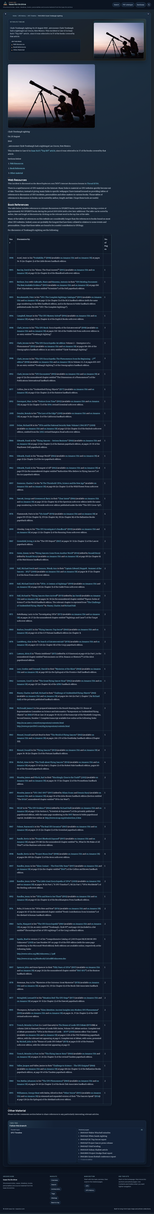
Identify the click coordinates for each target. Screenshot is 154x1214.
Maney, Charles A (54, 606)
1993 (11, 1010)
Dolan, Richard (23, 425)
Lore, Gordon (22, 669)
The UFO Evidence (37, 808)
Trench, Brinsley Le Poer (28, 1025)
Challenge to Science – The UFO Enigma (71, 1066)
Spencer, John (23, 967)
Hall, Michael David (25, 568)
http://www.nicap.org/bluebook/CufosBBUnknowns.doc (41, 959)
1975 (11, 654)
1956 (11, 553)
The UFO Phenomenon (53, 1081)
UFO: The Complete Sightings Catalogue (58, 297)
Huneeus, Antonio (60, 282)
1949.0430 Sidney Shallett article (94, 1150)
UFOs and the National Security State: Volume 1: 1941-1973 (63, 425)
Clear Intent (64, 499)
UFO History (22, 16)
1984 (73, 499)
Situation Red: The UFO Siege (55, 998)
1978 (11, 983)
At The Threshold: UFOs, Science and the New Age (62, 483)
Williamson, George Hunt (28, 1093)
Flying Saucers (44, 750)
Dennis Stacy (83, 793)
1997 (11, 483)
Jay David (76, 596)
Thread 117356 (93, 183)
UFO (87, 1186)
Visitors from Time (46, 401)
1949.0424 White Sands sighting (93, 1136)
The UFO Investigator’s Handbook (51, 529)
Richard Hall (70, 606)
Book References (17, 168)
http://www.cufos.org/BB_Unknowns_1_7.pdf (36, 954)
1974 (11, 909)
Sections (140, 5)
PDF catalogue (128, 5)
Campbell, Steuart (24, 316)
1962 (11, 468)
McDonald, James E (25, 708)
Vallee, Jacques (23, 1066)
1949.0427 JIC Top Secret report (93, 1139)
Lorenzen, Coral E (24, 681)
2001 (11, 413)
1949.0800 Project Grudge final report (96, 1153)
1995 (11, 270)
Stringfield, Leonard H (26, 998)
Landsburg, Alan (24, 642)
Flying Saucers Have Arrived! (44, 596)
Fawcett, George (24, 499)
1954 (97, 1096)
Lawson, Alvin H (24, 654)
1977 (11, 389)
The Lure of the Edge (47, 413)
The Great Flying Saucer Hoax (52, 681)
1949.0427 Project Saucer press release (96, 1143)
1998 (11, 258)
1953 (11, 750)
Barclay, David (23, 270)
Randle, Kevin (23, 839)
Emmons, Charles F (25, 483)
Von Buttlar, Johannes (26, 1081)
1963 (11, 735)
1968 (11, 669)
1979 (11, 1025)
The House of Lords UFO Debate (72, 1025)
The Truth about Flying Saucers (49, 762)
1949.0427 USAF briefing (90, 1146)
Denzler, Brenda (24, 413)
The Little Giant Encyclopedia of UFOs (53, 881)
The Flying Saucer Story (56, 1054)
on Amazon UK (84, 258)
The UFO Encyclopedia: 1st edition (50, 343)
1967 (11, 541)
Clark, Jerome (23, 328)
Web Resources (16, 164)
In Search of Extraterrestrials (51, 642)
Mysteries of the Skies (65, 669)
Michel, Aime (23, 762)
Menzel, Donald (24, 735)
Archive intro (55, 1189)
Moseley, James (23, 777)
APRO (59, 684)
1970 (11, 596)
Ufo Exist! (44, 514)
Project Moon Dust (44, 854)
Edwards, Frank (23, 441)
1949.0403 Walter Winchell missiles (95, 1133)
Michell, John (25, 1042)
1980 (11, 924)
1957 (83, 971)
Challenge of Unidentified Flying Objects (72, 693)
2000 (11, 425)
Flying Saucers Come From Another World (54, 553)
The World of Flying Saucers (63, 735)
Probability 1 (39, 258)
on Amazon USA (67, 258)
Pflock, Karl (39, 777)
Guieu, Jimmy (23, 553)
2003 (11, 939)
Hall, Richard (22, 596)
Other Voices (69, 1093)
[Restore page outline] (5, 14)
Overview (54, 1180)
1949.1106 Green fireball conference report (98, 1157)
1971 (11, 614)
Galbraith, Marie (41, 282)
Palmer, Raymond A (25, 827)
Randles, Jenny (23, 866)
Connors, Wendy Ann (47, 568)
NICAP (20, 808)
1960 (11, 630)
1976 (11, 514)
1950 (24, 799)
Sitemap (54, 1198)
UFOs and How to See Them (49, 896)
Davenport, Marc (24, 401)
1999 (11, 529)
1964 (11, 456)
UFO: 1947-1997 (40, 793)
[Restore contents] (148, 14)
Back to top (55, 1203)
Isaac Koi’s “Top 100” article (43, 151)
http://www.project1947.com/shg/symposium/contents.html (43, 726)
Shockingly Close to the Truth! (66, 777)
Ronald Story (94, 553)
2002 (41, 432)
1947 (79, 971)
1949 (63, 869)
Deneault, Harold (40, 669)
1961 (11, 693)
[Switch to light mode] (149, 5)
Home (15, 16)
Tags (53, 1193)
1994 (11, 316)
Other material (16, 173)
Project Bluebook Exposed (47, 839)
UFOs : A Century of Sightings (54, 584)
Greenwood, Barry (43, 499)
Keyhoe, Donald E (24, 630)
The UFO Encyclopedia (48, 924)
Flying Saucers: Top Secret (50, 630)
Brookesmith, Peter (25, 297)
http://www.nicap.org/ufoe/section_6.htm (63, 818)
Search (116, 5)
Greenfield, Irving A (25, 541)
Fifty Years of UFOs (62, 967)
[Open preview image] (119, 40)
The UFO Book (42, 328)
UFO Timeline (32, 16)
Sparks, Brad (22, 939)
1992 (11, 343)
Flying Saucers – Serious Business (52, 441)
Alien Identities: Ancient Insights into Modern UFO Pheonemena (69, 1010)
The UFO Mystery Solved (49, 316)
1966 (11, 441)
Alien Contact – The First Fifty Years (52, 866)
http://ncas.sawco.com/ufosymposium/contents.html (40, 723)
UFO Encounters (43, 374)
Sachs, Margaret (24, 924)
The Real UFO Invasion (51, 827)
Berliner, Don (23, 282)
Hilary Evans (68, 793)
